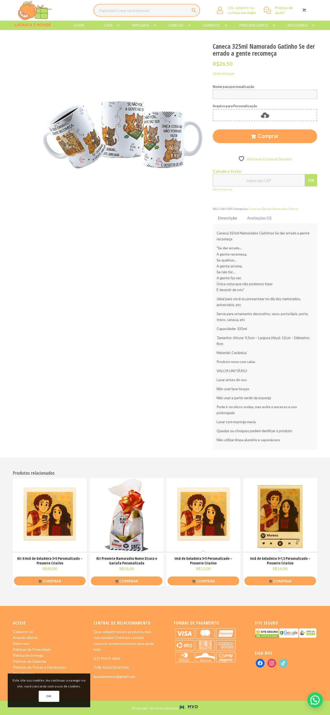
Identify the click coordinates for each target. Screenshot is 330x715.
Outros (293, 208)
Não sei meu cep (222, 189)
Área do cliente (25, 637)
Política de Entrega (28, 655)
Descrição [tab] (227, 217)
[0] (304, 10)
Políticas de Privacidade (32, 649)
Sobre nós (21, 643)
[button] (315, 700)
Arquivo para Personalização (235, 106)
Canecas (255, 208)
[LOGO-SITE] (33, 14)
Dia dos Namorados (274, 208)
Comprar (268, 136)
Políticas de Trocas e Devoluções (39, 667)
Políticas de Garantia (29, 661)
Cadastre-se (23, 631)
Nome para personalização (233, 87)
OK (311, 180)
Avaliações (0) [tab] (259, 217)
